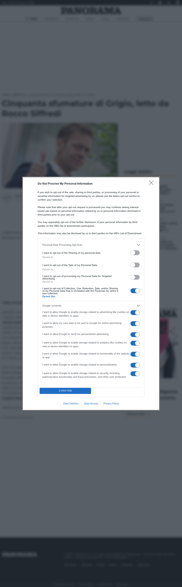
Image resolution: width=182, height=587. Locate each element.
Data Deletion (71, 403)
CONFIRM (65, 390)
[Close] (152, 184)
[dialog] (91, 293)
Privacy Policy (111, 403)
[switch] (135, 252)
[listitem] (91, 245)
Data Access (91, 403)
